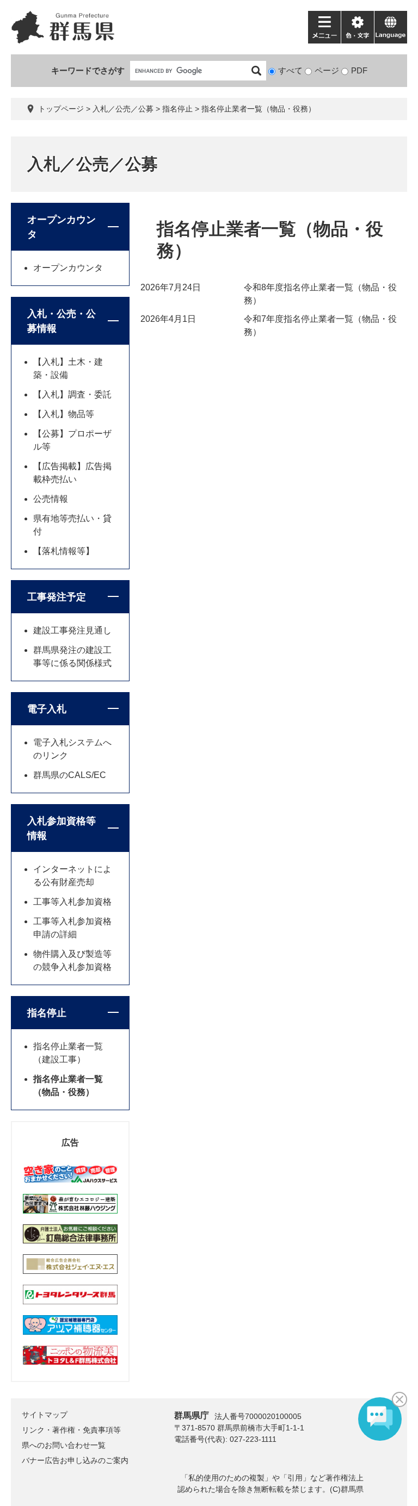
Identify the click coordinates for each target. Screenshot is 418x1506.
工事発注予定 (56, 597)
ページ (327, 70)
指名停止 (177, 108)
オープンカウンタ (61, 227)
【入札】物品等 (63, 414)
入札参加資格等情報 (61, 828)
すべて (290, 70)
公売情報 (50, 498)
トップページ (61, 108)
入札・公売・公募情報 (61, 321)
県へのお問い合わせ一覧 (64, 1445)
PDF (359, 70)
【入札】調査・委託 (72, 394)
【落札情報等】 (63, 551)
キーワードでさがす (88, 70)
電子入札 (46, 709)
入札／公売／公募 (123, 108)
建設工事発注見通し (72, 630)
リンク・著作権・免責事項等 (71, 1430)
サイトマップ (44, 1414)
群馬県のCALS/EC (69, 775)
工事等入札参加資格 (72, 901)
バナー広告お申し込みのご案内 (75, 1460)
